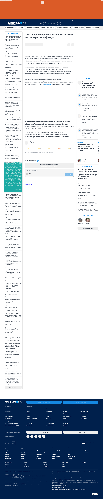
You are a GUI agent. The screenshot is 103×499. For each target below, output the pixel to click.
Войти (30, 175)
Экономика (83, 418)
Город (28, 416)
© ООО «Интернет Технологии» (12, 494)
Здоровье (29, 425)
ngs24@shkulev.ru (21, 483)
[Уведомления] (94, 23)
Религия (65, 423)
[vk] (31, 436)
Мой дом (48, 418)
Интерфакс (47, 84)
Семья (65, 425)
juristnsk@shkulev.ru (39, 484)
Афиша (45, 20)
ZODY (65, 20)
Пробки (52, 23)
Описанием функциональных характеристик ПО (62, 479)
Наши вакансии (9, 418)
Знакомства (18, 20)
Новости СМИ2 (29, 184)
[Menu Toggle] (5, 23)
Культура (48, 413)
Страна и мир (84, 413)
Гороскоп (51, 20)
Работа (65, 418)
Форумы (30, 20)
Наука (47, 421)
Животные (29, 423)
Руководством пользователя (58, 478)
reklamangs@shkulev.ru (57, 472)
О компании (8, 413)
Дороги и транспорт (31, 418)
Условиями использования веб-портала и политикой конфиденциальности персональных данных (73, 480)
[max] (39, 436)
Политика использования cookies (59, 485)
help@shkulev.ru (14, 485)
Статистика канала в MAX (12, 425)
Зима (47, 409)
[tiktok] (43, 436)
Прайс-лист (8, 411)
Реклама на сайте (9, 409)
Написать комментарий (35, 45)
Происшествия (67, 416)
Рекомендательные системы (58, 487)
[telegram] (27, 436)
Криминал (49, 411)
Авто (27, 409)
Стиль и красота (84, 411)
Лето (47, 416)
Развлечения (66, 421)
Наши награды (9, 416)
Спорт (82, 409)
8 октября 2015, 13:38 (29, 41)
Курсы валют (59, 20)
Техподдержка (8, 421)
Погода (25, 20)
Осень (65, 411)
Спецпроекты (84, 421)
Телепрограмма (38, 20)
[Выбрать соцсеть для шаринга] (72, 44)
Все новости (13, 33)
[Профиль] (97, 23)
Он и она (65, 409)
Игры (76, 20)
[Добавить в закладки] (68, 44)
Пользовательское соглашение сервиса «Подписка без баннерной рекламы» (69, 489)
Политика (66, 413)
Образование (49, 425)
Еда (27, 421)
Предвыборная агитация (11, 423)
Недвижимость (9, 20)
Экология (83, 416)
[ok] (35, 436)
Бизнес (28, 411)
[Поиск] (90, 23)
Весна (28, 413)
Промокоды (70, 20)
